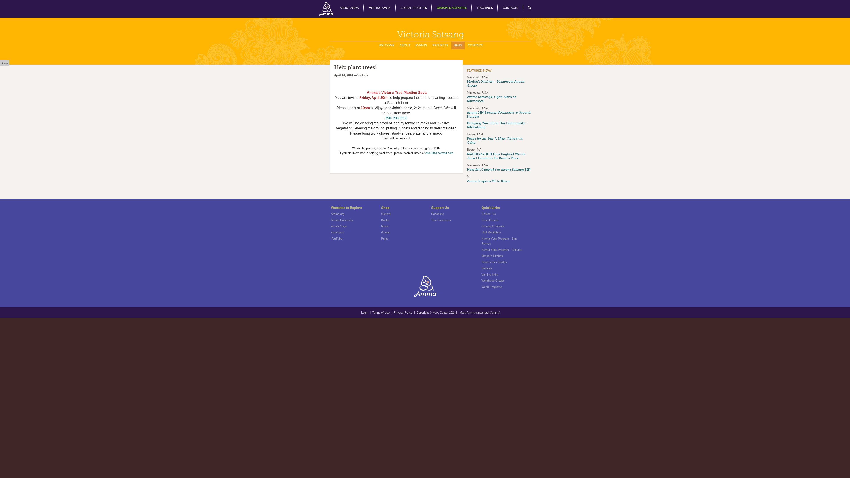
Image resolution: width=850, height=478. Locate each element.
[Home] (326, 9)
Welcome (386, 45)
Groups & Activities (452, 8)
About (405, 45)
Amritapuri (337, 232)
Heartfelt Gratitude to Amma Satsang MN (499, 170)
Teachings (485, 8)
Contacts (510, 8)
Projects (440, 45)
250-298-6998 (396, 118)
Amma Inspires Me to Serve (488, 181)
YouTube (336, 238)
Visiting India (489, 274)
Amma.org (337, 214)
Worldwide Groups (493, 280)
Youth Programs (491, 287)
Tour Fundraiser (441, 220)
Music (385, 226)
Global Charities (413, 8)
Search (527, 8)
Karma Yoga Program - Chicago (501, 249)
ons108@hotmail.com (439, 153)
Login (365, 312)
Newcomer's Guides (494, 262)
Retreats (486, 268)
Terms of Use (381, 312)
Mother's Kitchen (492, 256)
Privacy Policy (403, 312)
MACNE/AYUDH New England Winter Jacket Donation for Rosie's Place (496, 156)
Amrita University (342, 220)
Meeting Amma (379, 8)
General (386, 214)
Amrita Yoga (339, 226)
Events (421, 45)
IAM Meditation (491, 232)
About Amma (349, 8)
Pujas (384, 238)
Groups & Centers (492, 226)
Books (385, 220)
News (458, 45)
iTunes (385, 232)
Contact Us (488, 214)
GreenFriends (490, 220)
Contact (475, 45)
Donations (437, 214)
